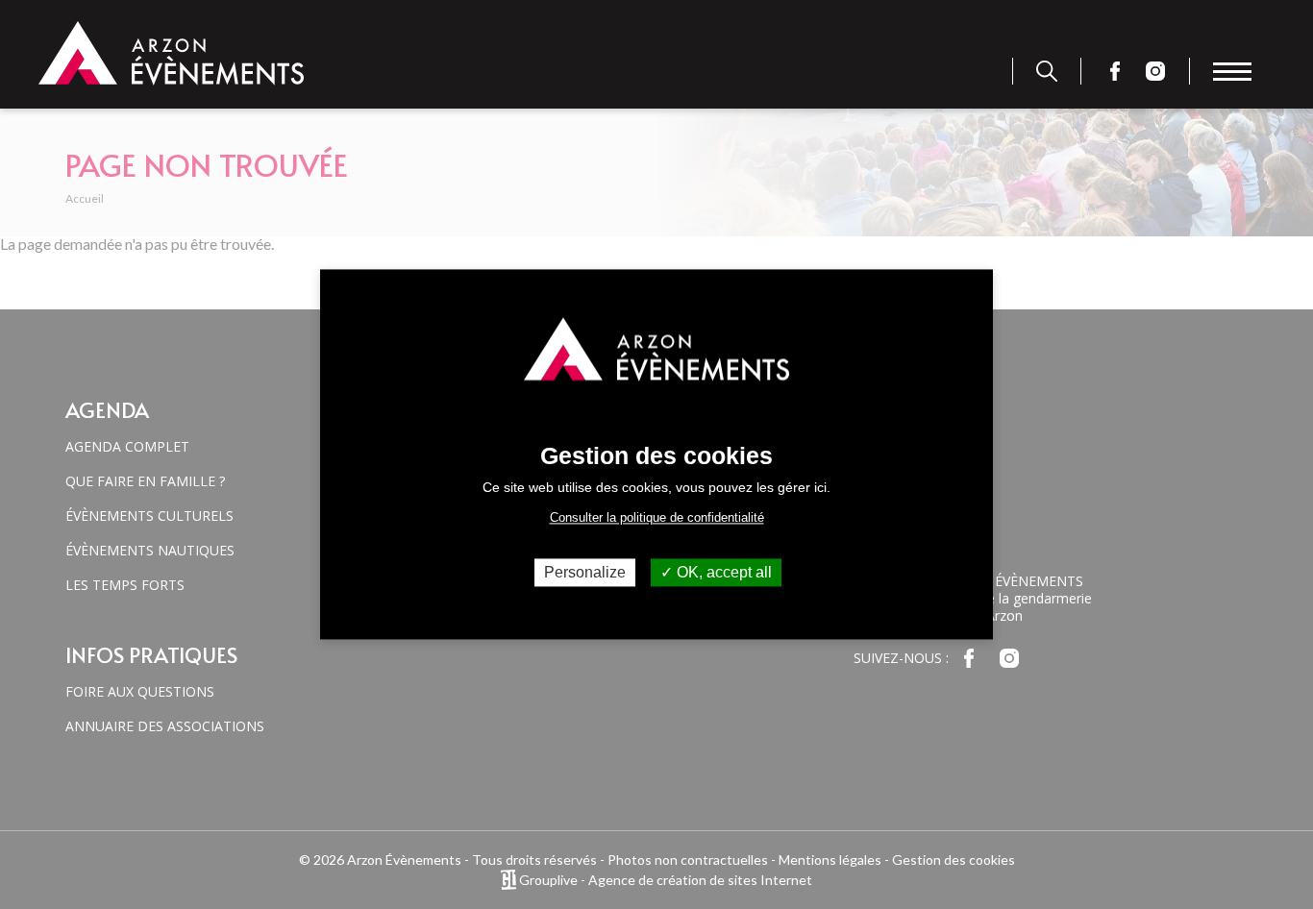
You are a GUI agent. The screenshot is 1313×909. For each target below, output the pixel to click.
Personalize (585, 572)
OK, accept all (722, 572)
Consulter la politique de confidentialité (657, 517)
